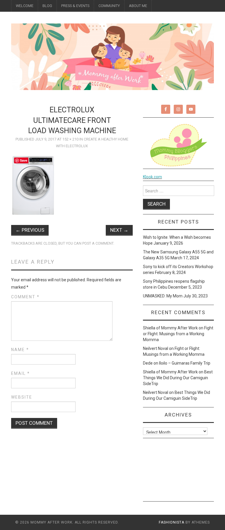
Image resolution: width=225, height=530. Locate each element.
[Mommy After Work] (112, 56)
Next (119, 230)
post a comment (97, 243)
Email (20, 373)
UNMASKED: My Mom (163, 296)
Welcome (24, 6)
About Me (138, 6)
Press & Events (75, 6)
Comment (25, 296)
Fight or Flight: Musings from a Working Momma (178, 334)
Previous (30, 230)
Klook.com (152, 177)
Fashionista (171, 522)
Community (109, 6)
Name (20, 349)
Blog (47, 6)
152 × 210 (70, 139)
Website (21, 397)
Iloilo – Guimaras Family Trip (184, 363)
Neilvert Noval (155, 348)
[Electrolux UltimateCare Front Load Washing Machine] (33, 185)
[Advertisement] (178, 472)
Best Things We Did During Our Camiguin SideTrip (178, 378)
